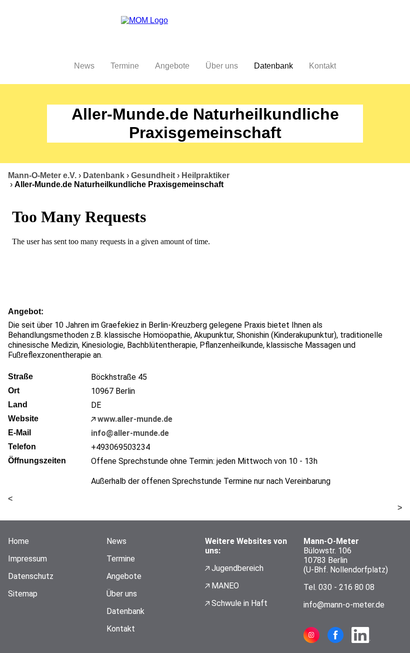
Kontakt (322, 66)
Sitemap (23, 593)
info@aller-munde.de (130, 433)
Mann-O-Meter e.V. (42, 175)
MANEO (225, 585)
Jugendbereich (238, 568)
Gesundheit (153, 175)
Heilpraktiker (206, 175)
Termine (124, 66)
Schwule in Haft (240, 603)
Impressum (27, 558)
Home (18, 541)
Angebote (172, 66)
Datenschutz (31, 576)
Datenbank (273, 66)
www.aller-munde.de (135, 419)
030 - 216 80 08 (346, 587)
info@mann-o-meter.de (344, 604)
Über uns (222, 66)
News (84, 66)
